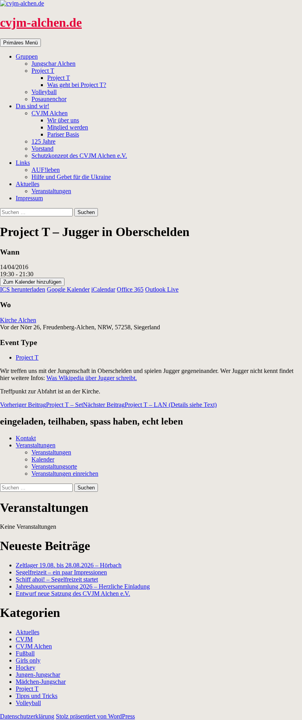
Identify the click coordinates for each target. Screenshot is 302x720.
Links (23, 162)
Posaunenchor (48, 99)
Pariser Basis (63, 134)
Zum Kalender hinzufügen (32, 282)
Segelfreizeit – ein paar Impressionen (61, 572)
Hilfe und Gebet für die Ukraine (71, 177)
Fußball (25, 653)
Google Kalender (68, 289)
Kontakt (26, 438)
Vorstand (42, 148)
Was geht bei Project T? (76, 84)
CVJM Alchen (49, 113)
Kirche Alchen (18, 320)
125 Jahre (43, 141)
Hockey (25, 667)
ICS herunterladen (22, 289)
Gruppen (27, 56)
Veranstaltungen (51, 191)
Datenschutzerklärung (27, 716)
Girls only (28, 660)
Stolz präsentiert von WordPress (95, 716)
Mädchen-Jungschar (41, 681)
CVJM (24, 639)
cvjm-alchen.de (41, 22)
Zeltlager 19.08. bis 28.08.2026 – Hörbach (69, 565)
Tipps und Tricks (36, 695)
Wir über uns (63, 120)
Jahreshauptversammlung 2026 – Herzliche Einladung (83, 586)
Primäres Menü (20, 43)
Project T (42, 70)
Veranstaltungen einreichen (64, 473)
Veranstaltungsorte (54, 466)
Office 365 (130, 289)
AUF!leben (45, 169)
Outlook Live (162, 289)
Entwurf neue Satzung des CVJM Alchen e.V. (73, 593)
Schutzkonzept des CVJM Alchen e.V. (79, 155)
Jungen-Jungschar (38, 674)
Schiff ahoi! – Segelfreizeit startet (57, 579)
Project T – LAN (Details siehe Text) (150, 404)
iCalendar (103, 289)
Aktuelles (27, 184)
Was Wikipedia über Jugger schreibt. (91, 378)
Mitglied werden (67, 127)
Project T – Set (41, 404)
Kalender (42, 459)
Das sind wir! (32, 106)
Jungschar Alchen (53, 63)
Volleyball (44, 92)
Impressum (29, 198)
